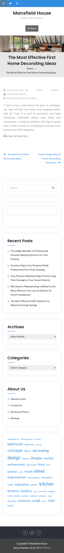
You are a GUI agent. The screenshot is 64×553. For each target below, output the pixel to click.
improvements (33, 478)
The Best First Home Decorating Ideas (16, 156)
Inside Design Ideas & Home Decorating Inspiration (49, 158)
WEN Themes (43, 547)
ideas (34, 98)
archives (37, 439)
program (42, 496)
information (46, 477)
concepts (15, 450)
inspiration (21, 484)
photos (17, 496)
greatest (12, 471)
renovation (12, 501)
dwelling (48, 458)
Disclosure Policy (20, 412)
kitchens (13, 491)
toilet (51, 501)
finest (41, 464)
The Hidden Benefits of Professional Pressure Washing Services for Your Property (29, 255)
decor (27, 450)
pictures (25, 496)
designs (36, 458)
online (10, 496)
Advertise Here (18, 399)
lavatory (26, 491)
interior (34, 485)
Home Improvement (16, 94)
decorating (11, 98)
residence (24, 501)
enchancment (16, 464)
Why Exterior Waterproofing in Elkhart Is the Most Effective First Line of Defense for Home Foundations (33, 290)
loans (35, 492)
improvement (16, 477)
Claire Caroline (47, 90)
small (36, 501)
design (14, 457)
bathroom (15, 444)
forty (48, 465)
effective (22, 98)
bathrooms (29, 444)
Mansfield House (32, 13)
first (29, 98)
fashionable (31, 465)
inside (10, 485)
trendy (10, 505)
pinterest (33, 496)
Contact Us (16, 405)
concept (38, 445)
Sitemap (15, 418)
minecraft (43, 491)
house (28, 471)
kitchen (46, 484)
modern (51, 491)
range (50, 496)
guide (21, 472)
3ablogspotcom (27, 439)
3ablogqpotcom (13, 439)
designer (25, 459)
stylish (43, 501)
